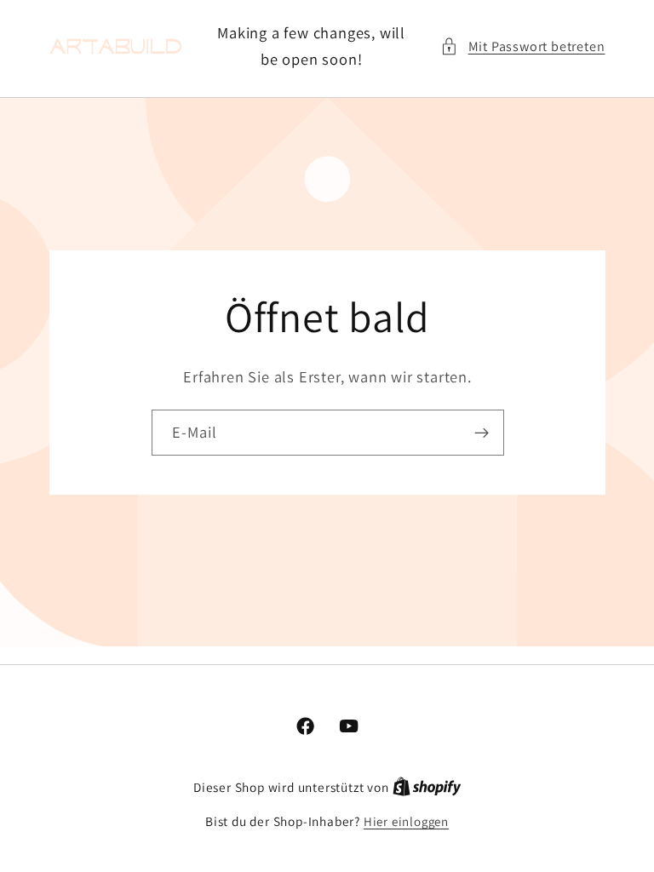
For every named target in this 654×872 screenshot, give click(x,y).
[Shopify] (427, 787)
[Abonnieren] (480, 433)
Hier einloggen (406, 821)
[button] (522, 46)
